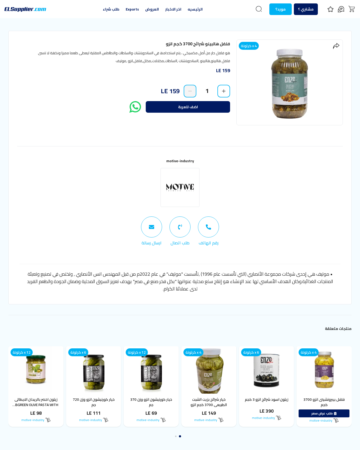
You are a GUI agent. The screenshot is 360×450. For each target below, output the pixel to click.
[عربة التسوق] (351, 9)
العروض (152, 9)
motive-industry (180, 160)
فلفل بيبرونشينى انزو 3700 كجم (324, 402)
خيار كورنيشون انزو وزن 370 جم (151, 402)
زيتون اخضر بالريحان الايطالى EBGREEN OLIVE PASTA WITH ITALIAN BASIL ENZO (35, 404)
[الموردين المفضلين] (330, 9)
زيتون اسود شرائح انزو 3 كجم (266, 399)
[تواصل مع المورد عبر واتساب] (135, 107)
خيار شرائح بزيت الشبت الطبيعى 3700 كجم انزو (209, 402)
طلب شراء (111, 9)
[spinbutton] (206, 91)
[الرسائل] (341, 9)
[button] (180, 436)
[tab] (208, 231)
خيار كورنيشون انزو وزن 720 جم (94, 402)
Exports (132, 9)
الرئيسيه (195, 9)
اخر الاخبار (173, 9)
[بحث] (259, 9)
